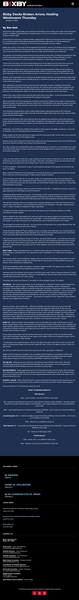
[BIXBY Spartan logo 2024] (15, 1)
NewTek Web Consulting (53, 589)
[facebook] (34, 593)
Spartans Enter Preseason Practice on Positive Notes (21, 516)
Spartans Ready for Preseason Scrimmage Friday (20, 508)
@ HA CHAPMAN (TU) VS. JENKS (22, 494)
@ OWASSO (11, 475)
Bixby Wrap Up (8, 524)
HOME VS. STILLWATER (18, 484)
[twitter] (39, 593)
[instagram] (44, 593)
